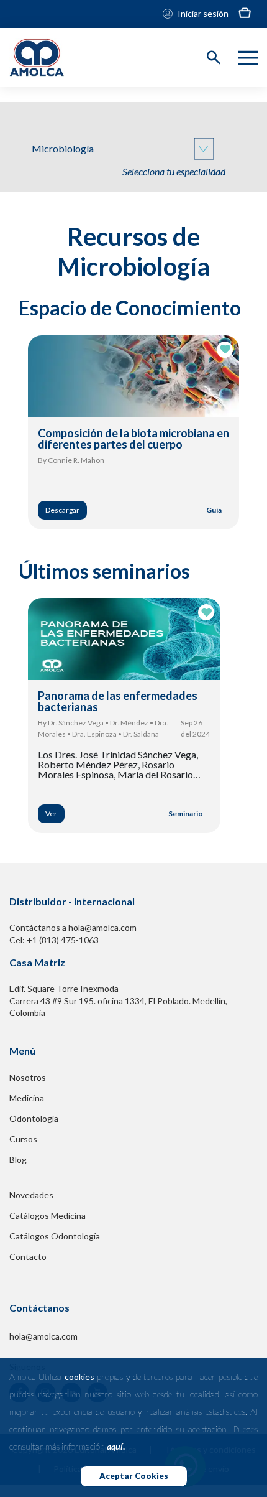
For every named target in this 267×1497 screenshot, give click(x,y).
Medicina (26, 1098)
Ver (51, 813)
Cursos (23, 1139)
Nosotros (27, 1077)
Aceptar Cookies (133, 1476)
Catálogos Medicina (47, 1215)
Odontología (33, 1118)
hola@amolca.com (43, 1336)
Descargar (62, 510)
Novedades (31, 1195)
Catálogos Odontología (54, 1236)
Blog (18, 1159)
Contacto (28, 1256)
